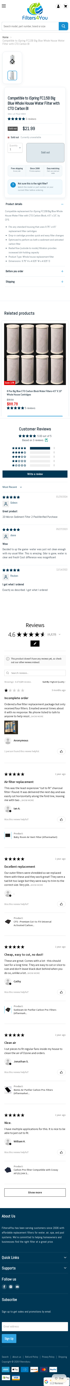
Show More (37, 716)
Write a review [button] (35, 474)
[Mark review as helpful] (61, 751)
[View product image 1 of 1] (12, 75)
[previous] (6, 358)
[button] (17, 119)
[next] (63, 358)
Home (5, 37)
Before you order (14, 271)
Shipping (10, 281)
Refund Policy (31, 1356)
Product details (14, 204)
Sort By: (46, 681)
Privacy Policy (48, 1356)
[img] (11, 497)
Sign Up (9, 1338)
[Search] (63, 26)
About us (17, 1356)
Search (5, 1356)
